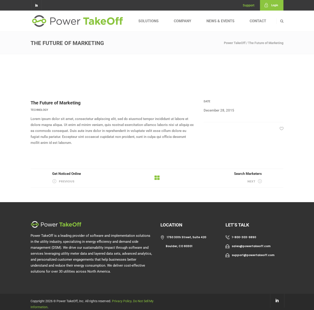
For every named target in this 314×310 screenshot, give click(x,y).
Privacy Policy (121, 301)
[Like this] (281, 128)
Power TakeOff (234, 43)
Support (248, 5)
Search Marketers (248, 174)
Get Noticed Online (66, 174)
